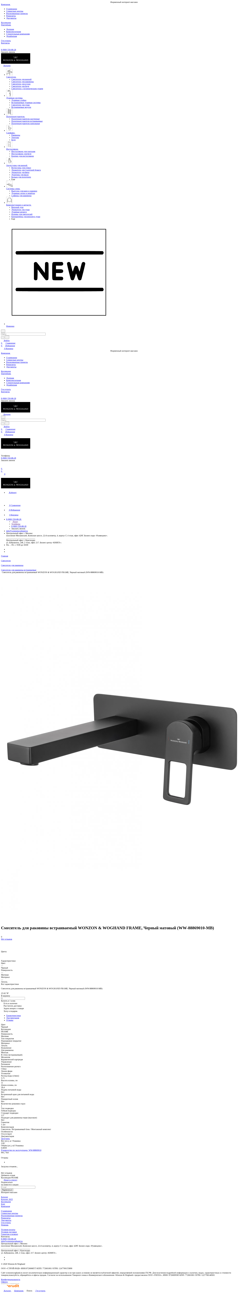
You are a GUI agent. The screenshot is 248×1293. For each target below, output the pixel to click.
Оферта (4, 1282)
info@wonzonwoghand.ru (17, 531)
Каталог (4, 1197)
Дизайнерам (11, 36)
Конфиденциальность (10, 1279)
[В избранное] (2, 942)
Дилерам (10, 29)
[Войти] (2, 466)
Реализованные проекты (17, 13)
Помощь (4, 1225)
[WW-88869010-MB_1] (122, 910)
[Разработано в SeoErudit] (10, 1288)
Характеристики (13, 1015)
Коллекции (6, 1202)
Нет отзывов (6, 939)
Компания (5, 1206)
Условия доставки (9, 1232)
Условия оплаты (8, 1229)
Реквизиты (11, 16)
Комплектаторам (13, 32)
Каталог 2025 (7, 1199)
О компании (11, 9)
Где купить (6, 1223)
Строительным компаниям (18, 34)
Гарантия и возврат (9, 1234)
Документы (11, 18)
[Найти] (7, 337)
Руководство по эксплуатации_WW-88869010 (21, 1150)
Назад (15, 522)
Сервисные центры (14, 11)
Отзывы (9, 1020)
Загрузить (5, 1138)
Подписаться (7, 1190)
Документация (12, 1018)
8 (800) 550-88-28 (8, 50)
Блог (3, 1204)
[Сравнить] (2, 944)
